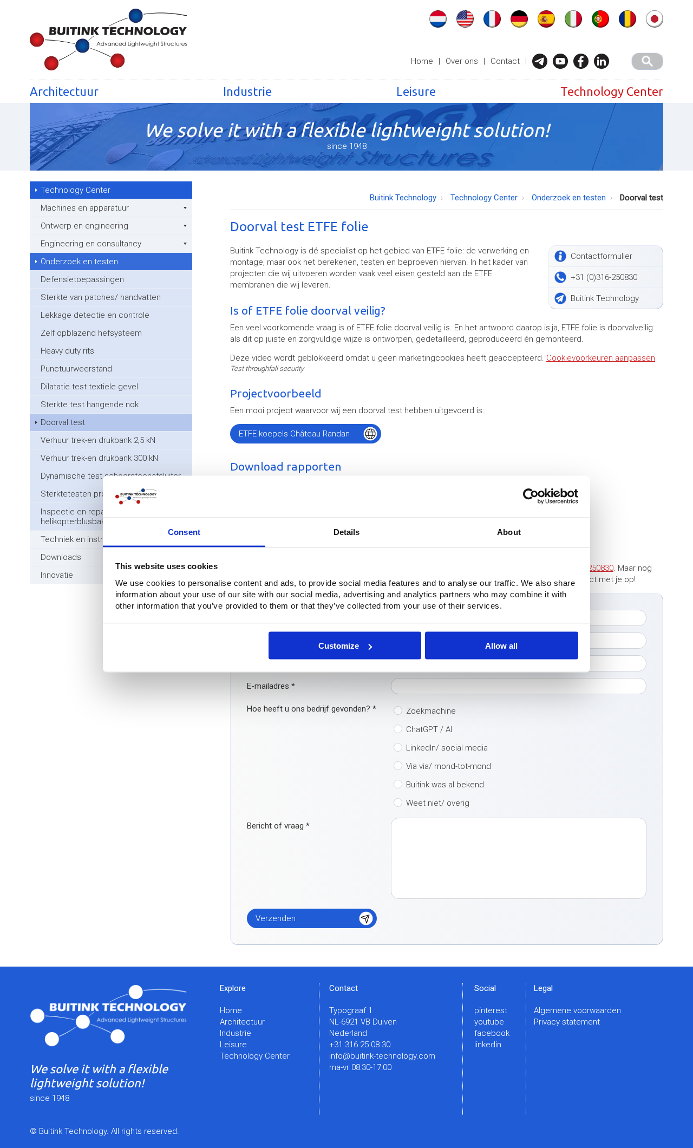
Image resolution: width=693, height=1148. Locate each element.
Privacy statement (567, 1022)
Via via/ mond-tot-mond (448, 766)
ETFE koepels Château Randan (294, 434)
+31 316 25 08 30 (359, 1044)
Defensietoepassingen (82, 279)
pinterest (490, 1010)
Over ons (462, 61)
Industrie (247, 91)
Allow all (501, 645)
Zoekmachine (431, 711)
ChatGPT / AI (429, 729)
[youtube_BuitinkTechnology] (563, 61)
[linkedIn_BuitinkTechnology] (604, 61)
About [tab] (509, 531)
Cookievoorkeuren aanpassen (600, 358)
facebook (491, 1033)
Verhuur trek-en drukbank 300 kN (99, 458)
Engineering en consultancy (91, 244)
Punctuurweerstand (76, 369)
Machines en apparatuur (85, 208)
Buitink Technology (403, 198)
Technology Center (611, 91)
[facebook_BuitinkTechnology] (583, 61)
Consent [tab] (184, 531)
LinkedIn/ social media (447, 748)
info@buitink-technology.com (382, 1056)
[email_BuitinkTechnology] (542, 61)
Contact (505, 61)
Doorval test (63, 422)
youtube (489, 1022)
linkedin (487, 1044)
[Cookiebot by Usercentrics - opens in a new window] (530, 496)
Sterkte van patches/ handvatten (101, 297)
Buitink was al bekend (445, 785)
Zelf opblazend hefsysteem (91, 333)
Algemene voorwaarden (577, 1010)
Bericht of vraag (278, 826)
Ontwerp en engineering (84, 226)
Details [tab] (347, 531)
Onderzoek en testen (79, 261)
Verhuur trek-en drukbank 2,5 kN (98, 440)
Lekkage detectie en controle (95, 315)
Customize (338, 645)
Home (422, 61)
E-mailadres (271, 686)
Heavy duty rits (67, 351)
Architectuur (64, 91)
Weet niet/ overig (437, 803)
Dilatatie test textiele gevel (89, 387)
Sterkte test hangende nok (90, 404)
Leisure (416, 91)
